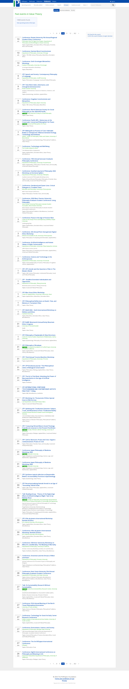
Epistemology (29, 94)
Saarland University (27, 314)
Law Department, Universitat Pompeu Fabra (33, 402)
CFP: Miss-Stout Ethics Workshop (33, 292)
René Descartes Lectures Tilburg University (34, 285)
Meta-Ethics (45, 55)
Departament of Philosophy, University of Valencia (35, 546)
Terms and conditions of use (64, 679)
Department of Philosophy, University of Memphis (35, 175)
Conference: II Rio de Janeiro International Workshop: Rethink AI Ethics (36, 532)
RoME (23, 328)
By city (73, 10)
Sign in (113, 1)
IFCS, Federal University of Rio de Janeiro (33, 522)
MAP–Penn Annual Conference (30, 191)
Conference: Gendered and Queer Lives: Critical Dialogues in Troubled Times (38, 186)
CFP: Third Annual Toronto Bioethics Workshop (38, 357)
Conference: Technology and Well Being (35, 146)
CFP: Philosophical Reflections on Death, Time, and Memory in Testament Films (39, 302)
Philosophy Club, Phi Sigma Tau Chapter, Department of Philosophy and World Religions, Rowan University (37, 42)
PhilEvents (47, 1)
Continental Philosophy (46, 273)
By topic (56, 10)
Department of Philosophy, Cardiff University (34, 78)
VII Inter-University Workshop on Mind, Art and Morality (37, 549)
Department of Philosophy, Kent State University (35, 575)
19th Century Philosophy (32, 105)
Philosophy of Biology (32, 370)
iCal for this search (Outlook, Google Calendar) (100, 36)
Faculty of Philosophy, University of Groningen (34, 65)
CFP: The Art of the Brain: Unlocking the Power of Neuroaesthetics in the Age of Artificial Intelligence (39, 378)
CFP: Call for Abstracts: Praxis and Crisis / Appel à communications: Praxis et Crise (39, 441)
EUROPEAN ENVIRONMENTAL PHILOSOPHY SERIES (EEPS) (37, 593)
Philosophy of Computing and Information (37, 237)
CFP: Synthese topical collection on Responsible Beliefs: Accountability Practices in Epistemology (39, 475)
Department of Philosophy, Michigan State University (36, 629)
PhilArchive (39, 1)
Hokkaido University (33, 454)
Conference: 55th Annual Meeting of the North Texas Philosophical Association (38, 604)
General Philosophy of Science (34, 262)
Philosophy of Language (32, 80)
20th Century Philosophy (32, 273)
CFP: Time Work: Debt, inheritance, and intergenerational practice (35, 86)
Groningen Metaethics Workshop (31, 67)
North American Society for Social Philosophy (39, 113)
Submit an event (76, 5)
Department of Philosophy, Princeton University (35, 559)
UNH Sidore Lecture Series (29, 248)
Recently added (38, 5)
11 (66, 33)
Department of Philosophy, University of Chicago (35, 53)
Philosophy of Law (31, 647)
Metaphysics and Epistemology (34, 140)
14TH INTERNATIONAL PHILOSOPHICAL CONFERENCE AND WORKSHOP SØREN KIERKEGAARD (38, 416)
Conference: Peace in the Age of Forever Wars (38, 218)
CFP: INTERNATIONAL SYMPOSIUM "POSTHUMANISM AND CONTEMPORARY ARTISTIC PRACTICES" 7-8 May (39, 389)
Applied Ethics (30, 45)
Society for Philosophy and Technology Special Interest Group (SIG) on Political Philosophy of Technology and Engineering (39, 500)
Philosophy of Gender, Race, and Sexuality (45, 164)
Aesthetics (36, 94)
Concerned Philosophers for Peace (37, 124)
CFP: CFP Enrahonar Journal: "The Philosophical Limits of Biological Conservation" (38, 367)
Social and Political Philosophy (48, 80)
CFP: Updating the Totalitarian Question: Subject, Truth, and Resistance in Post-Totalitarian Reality (39, 410)
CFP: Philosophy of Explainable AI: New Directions (38, 335)
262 (75, 33)
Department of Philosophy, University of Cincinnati (35, 260)
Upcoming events (26, 5)
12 (70, 33)
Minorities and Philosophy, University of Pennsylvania (36, 189)
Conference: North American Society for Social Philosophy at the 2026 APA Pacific (38, 111)
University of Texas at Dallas (29, 607)
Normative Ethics (38, 45)
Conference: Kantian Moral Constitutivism (36, 51)
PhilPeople (32, 1)
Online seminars (49, 5)
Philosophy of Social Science (41, 340)
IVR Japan (24, 645)
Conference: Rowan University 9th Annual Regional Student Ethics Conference (39, 38)
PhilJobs (54, 1)
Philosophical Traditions (49, 140)
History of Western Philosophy (34, 419)
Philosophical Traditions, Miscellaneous (36, 211)
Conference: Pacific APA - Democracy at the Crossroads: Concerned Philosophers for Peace (38, 121)
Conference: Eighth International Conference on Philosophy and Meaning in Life (39, 653)
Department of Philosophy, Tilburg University (34, 283)
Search (59, 5)
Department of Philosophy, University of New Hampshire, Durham (39, 246)
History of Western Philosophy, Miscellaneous (38, 577)
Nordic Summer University (29, 88)
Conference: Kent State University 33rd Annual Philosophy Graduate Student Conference (38, 572)
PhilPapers (24, 1)
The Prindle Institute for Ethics (30, 148)
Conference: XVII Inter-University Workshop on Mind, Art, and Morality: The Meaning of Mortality (39, 544)
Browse (66, 5)
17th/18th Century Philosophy (34, 55)
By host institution (65, 10)
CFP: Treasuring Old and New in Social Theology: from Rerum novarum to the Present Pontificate (38, 427)
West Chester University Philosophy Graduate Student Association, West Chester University (36, 204)
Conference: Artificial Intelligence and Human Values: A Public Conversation (38, 243)
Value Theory (29, 115)
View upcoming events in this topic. (26, 23)
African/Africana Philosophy (33, 179)
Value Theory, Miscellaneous (46, 551)
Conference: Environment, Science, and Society (38, 628)
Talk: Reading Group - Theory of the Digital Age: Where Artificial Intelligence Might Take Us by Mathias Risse (38, 496)
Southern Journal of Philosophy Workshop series (35, 177)
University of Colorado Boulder (30, 326)
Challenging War (27, 223)
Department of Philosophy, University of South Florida (36, 162)
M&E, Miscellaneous (31, 393)
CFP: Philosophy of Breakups (31, 345)
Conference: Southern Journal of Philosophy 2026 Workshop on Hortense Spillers (39, 172)
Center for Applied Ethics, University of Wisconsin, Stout (37, 294)
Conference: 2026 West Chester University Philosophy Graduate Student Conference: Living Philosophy (39, 200)
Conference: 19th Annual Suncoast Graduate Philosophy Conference (37, 160)
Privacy (64, 681)
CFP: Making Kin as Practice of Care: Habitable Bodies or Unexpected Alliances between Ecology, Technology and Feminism (39, 133)
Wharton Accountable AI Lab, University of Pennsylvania (37, 235)
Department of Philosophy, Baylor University (34, 103)
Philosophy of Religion (32, 433)
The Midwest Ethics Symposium (31, 150)
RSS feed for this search (94, 34)
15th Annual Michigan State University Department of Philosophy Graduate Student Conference (37, 632)
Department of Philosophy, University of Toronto (35, 359)
